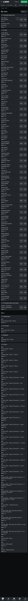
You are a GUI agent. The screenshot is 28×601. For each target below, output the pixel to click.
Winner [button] (23, 11)
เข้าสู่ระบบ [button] (17, 1)
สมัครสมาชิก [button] (24, 1)
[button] (1, 1)
